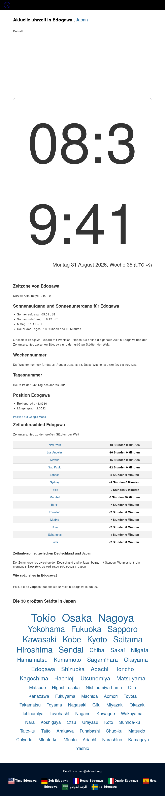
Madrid (54, 520)
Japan (82, 19)
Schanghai (55, 534)
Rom (55, 527)
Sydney (55, 482)
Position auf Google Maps (29, 417)
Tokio (54, 490)
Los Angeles (55, 452)
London (55, 475)
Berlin (54, 505)
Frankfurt (55, 512)
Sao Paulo (54, 467)
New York (55, 445)
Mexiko (54, 460)
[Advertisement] (82, 68)
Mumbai (55, 497)
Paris (55, 542)
